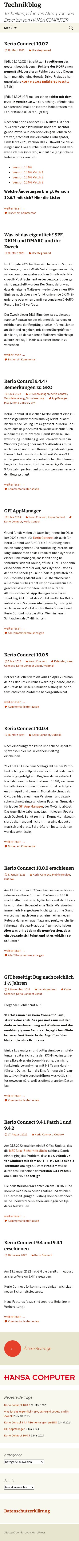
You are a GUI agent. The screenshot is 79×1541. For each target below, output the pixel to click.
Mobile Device (61, 874)
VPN (33, 403)
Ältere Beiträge (30, 1348)
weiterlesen (14, 208)
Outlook (56, 735)
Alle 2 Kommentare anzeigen (26, 633)
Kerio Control (59, 394)
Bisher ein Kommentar (22, 213)
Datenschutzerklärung (27, 1511)
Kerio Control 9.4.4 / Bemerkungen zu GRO (28, 384)
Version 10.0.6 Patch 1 (28, 172)
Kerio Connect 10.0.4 (26, 728)
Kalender (59, 661)
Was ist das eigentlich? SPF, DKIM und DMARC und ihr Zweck (34, 241)
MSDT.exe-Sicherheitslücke (28, 1150)
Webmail (48, 666)
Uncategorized (41, 50)
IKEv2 (7, 403)
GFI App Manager (31, 806)
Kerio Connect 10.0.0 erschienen (39, 868)
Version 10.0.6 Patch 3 (28, 182)
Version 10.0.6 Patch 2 (28, 177)
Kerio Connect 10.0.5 (26, 655)
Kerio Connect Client (29, 666)
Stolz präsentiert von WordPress (25, 1532)
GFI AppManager (39, 394)
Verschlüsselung (14, 398)
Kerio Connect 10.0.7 (26, 44)
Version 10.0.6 (22, 167)
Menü (8, 28)
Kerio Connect (38, 517)
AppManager (60, 398)
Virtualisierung (35, 398)
